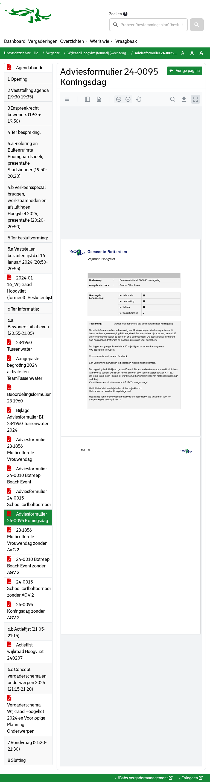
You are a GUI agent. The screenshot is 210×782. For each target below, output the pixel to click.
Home (38, 53)
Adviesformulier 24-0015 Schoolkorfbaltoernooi (29, 498)
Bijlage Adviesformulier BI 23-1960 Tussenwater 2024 (28, 420)
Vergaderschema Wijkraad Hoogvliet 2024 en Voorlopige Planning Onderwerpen (26, 718)
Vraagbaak (126, 41)
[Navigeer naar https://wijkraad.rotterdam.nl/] (28, 21)
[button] (197, 24)
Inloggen (190, 778)
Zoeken (115, 14)
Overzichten (72, 41)
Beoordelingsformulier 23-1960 (29, 397)
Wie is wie (99, 41)
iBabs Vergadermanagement (143, 778)
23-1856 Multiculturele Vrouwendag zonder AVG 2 (27, 540)
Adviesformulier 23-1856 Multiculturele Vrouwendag (27, 449)
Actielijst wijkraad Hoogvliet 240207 (25, 651)
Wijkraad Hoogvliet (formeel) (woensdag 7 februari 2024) (109, 53)
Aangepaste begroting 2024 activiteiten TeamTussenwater (24, 368)
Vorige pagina (187, 70)
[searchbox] (148, 24)
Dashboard (14, 41)
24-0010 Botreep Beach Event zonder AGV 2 (28, 566)
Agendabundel (30, 67)
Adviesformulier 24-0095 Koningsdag (27, 517)
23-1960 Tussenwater (19, 345)
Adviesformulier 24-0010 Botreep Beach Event (27, 475)
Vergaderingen (42, 41)
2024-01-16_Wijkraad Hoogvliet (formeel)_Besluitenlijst (29, 288)
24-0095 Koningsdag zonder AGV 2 (26, 611)
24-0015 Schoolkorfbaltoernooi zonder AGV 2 (29, 588)
